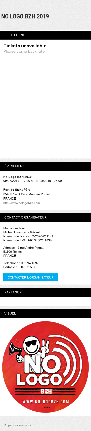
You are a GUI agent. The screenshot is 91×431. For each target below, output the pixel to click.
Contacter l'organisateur (30, 277)
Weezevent (25, 425)
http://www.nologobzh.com (21, 203)
